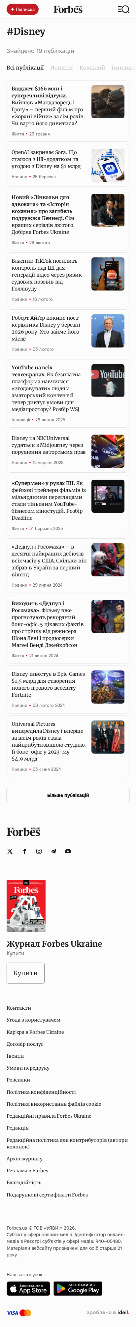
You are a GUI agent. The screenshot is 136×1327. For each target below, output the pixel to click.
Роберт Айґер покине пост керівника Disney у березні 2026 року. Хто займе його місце (46, 328)
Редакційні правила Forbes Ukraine (49, 1116)
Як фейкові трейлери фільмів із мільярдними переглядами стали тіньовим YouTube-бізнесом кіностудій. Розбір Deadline (49, 500)
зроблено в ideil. (107, 1312)
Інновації (21, 419)
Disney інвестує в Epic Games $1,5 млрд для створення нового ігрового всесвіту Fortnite (48, 684)
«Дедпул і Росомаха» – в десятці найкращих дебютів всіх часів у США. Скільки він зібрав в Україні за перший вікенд (49, 561)
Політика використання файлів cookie (54, 1104)
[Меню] (123, 9)
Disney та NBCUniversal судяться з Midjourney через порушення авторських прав (49, 445)
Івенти (15, 1056)
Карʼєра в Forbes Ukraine (35, 1032)
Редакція (18, 1128)
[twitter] (10, 851)
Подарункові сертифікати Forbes (47, 1195)
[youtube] (68, 851)
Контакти (19, 1008)
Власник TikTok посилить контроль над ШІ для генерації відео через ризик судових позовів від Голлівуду (47, 275)
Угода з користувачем (33, 1020)
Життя (18, 134)
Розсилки (18, 1080)
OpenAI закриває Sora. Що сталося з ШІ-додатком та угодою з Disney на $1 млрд (46, 159)
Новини (61, 67)
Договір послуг (25, 1044)
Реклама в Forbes (27, 1171)
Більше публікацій (68, 795)
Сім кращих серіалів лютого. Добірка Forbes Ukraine (43, 214)
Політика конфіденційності (41, 1092)
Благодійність (24, 1183)
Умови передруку (28, 1068)
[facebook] (24, 851)
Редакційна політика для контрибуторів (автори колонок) (67, 1143)
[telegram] (53, 851)
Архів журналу (25, 1159)
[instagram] (39, 851)
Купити (26, 973)
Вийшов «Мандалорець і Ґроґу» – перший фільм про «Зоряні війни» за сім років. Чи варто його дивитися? (48, 106)
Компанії (92, 67)
